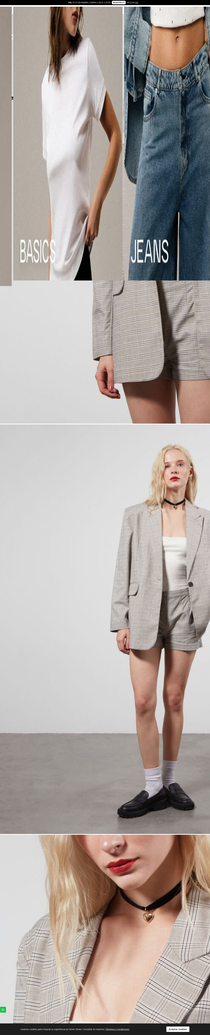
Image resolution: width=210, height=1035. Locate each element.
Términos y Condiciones (117, 1029)
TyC (136, 2)
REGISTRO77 (119, 2)
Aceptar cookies (178, 1029)
